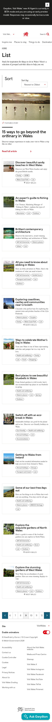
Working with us (8, 687)
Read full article (9, 151)
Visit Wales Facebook (35, 674)
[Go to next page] (47, 615)
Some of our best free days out (31, 489)
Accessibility (7, 647)
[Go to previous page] (5, 615)
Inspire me (7, 42)
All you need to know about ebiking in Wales (31, 263)
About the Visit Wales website (35, 648)
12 (42, 615)
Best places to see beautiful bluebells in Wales (31, 377)
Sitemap (30, 659)
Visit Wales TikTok (34, 684)
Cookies (5, 662)
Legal (4, 667)
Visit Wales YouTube (35, 679)
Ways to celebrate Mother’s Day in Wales (31, 341)
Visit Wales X (32, 664)
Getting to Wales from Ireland (28, 456)
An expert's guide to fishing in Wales (31, 199)
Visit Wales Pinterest (35, 689)
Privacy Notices (8, 672)
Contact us (6, 652)
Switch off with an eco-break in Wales (28, 416)
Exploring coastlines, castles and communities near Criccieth (30, 302)
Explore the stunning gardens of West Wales (29, 568)
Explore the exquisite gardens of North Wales (31, 527)
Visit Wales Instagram (35, 669)
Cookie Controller (9, 657)
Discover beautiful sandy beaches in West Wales (30, 164)
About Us (6, 677)
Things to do (34, 42)
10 (32, 615)
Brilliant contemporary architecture (29, 230)
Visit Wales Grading (10, 682)
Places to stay (20, 42)
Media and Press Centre (36, 654)
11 (37, 615)
